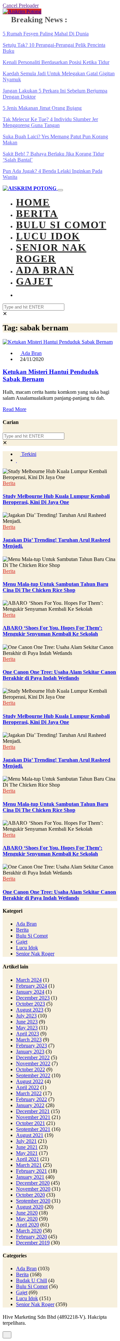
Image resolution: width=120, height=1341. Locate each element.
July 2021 (26, 1141)
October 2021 (30, 1123)
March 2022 (29, 1093)
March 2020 (29, 1231)
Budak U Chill (31, 1280)
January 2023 (30, 1051)
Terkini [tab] (28, 454)
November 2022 (33, 1063)
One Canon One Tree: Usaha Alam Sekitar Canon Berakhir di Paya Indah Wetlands (59, 675)
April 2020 (27, 1225)
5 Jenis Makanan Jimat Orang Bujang (42, 108)
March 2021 (29, 1165)
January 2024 (30, 992)
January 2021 (30, 1177)
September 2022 (33, 1075)
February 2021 (31, 1171)
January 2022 (30, 1105)
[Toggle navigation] (60, 190)
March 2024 (29, 980)
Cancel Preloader (21, 5)
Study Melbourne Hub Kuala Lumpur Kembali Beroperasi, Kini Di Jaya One (56, 499)
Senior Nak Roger (51, 253)
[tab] (17, 460)
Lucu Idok (48, 236)
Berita (37, 213)
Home (33, 202)
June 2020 (27, 1213)
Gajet (34, 281)
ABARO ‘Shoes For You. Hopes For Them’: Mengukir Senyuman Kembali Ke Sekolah (52, 631)
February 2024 (31, 986)
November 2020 (33, 1189)
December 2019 (33, 1242)
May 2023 (27, 1027)
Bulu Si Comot (61, 224)
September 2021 (33, 1129)
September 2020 (33, 1201)
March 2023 (29, 1039)
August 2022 (29, 1081)
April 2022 (27, 1087)
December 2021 (33, 1111)
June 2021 (27, 1147)
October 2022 (30, 1069)
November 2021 (33, 1117)
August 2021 (29, 1135)
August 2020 (29, 1207)
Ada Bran (45, 269)
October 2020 (30, 1195)
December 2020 (33, 1183)
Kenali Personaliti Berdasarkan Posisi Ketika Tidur (56, 62)
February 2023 (31, 1045)
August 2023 (29, 1010)
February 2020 (31, 1236)
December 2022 (33, 1057)
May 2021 (27, 1153)
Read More (14, 409)
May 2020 (27, 1219)
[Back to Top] (7, 1334)
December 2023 (33, 998)
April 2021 (27, 1159)
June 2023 (27, 1021)
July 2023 (26, 1016)
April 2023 (27, 1033)
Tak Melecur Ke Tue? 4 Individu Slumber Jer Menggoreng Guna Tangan (50, 122)
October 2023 (30, 1004)
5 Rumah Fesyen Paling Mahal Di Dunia (46, 33)
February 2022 (31, 1099)
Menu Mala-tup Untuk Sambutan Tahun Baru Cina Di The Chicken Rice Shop (55, 587)
